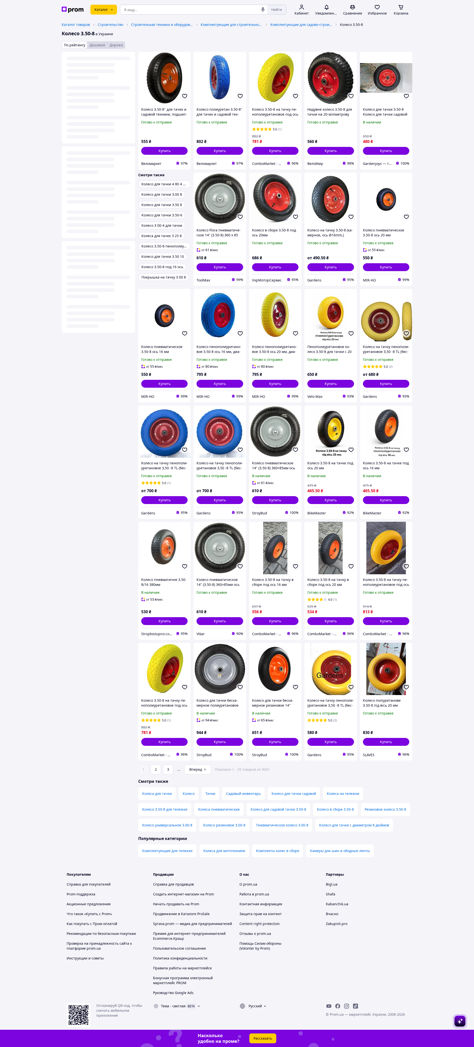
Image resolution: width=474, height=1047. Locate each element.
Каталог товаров (76, 24)
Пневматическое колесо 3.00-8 (282, 825)
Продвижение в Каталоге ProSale (181, 913)
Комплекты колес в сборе (277, 850)
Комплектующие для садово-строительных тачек (301, 24)
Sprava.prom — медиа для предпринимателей (192, 923)
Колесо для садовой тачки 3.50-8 (278, 809)
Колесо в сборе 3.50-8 (335, 809)
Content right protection (259, 923)
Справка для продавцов (173, 884)
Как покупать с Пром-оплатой (92, 923)
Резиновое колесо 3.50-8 (385, 809)
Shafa (330, 894)
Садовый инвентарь (243, 793)
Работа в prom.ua (254, 894)
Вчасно (332, 913)
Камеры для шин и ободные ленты (340, 850)
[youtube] (329, 1006)
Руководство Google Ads (173, 992)
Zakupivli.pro (336, 923)
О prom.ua (248, 884)
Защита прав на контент (260, 913)
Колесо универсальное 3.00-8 (167, 825)
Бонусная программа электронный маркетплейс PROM (183, 980)
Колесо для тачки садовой (294, 793)
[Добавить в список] (185, 96)
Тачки (210, 793)
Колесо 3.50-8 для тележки (164, 809)
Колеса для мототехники (224, 850)
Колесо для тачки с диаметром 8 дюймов (354, 825)
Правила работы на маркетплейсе (182, 968)
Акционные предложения (89, 904)
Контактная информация (260, 904)
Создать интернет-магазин (176, 894)
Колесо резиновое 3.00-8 (224, 825)
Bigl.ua (331, 884)
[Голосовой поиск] (263, 9)
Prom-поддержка (81, 894)
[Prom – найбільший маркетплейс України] (72, 10)
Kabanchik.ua (337, 904)
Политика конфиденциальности (180, 958)
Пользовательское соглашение (179, 948)
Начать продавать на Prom (176, 904)
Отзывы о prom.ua (255, 933)
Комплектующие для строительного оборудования (231, 24)
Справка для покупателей (89, 884)
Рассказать (263, 1038)
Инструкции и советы (85, 958)
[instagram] (347, 1006)
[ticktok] (355, 1006)
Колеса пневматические (219, 809)
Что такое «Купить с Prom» (89, 913)
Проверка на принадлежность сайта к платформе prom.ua (99, 946)
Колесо (189, 793)
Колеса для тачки (157, 793)
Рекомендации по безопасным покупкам (101, 933)
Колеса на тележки (343, 793)
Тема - (173, 1006)
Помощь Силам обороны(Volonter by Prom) (260, 946)
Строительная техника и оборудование (162, 24)
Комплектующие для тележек (167, 850)
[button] (164, 151)
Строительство (110, 24)
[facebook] (338, 1006)
